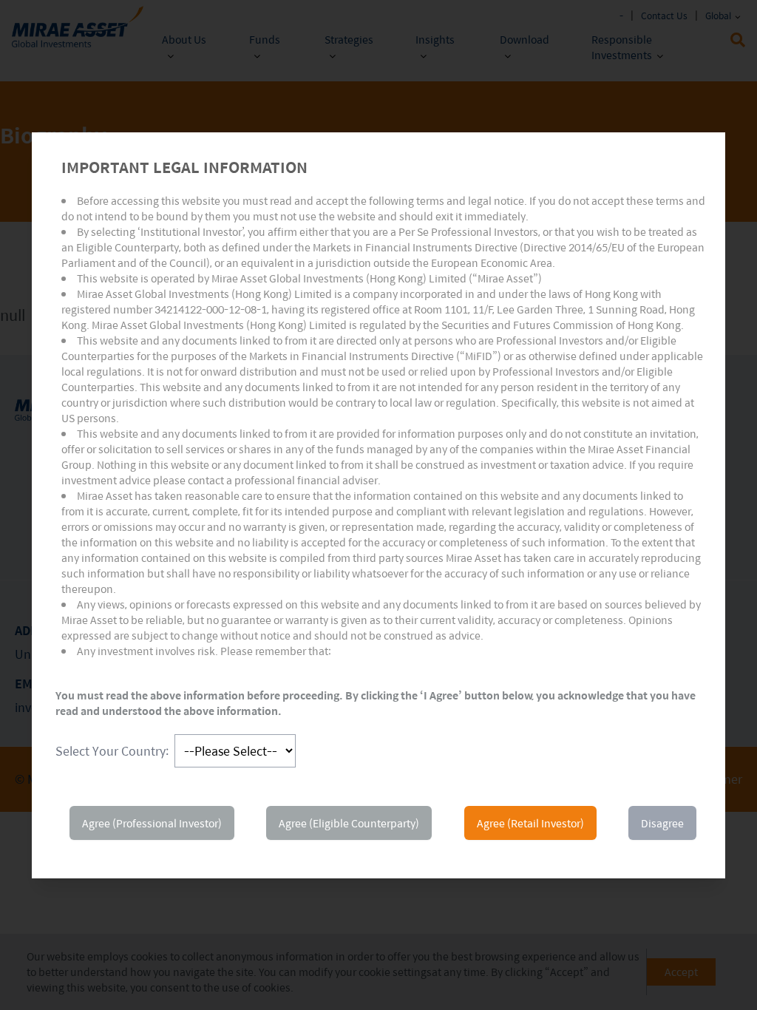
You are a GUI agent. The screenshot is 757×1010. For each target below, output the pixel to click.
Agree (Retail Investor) (530, 823)
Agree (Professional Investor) (152, 823)
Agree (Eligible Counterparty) (349, 823)
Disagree (662, 823)
